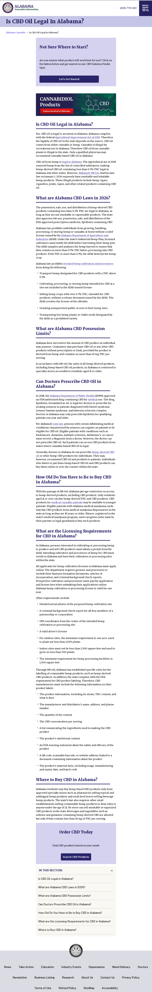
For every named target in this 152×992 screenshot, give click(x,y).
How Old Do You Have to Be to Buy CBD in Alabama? (70, 912)
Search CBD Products (76, 856)
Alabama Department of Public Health (72, 395)
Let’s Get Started (69, 79)
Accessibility (110, 988)
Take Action (26, 967)
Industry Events (71, 967)
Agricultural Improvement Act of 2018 (77, 137)
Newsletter (20, 977)
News (7, 967)
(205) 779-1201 (128, 8)
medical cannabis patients (67, 502)
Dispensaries (97, 967)
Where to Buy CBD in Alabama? (57, 929)
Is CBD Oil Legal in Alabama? (55, 878)
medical (93, 399)
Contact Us (107, 977)
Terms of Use (42, 988)
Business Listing (44, 977)
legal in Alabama (72, 161)
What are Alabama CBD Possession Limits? (64, 895)
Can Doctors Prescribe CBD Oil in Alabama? (64, 904)
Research (68, 977)
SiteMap (89, 988)
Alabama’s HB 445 (89, 172)
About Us (87, 977)
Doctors (143, 967)
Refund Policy (67, 988)
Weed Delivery (121, 967)
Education (47, 967)
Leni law (58, 423)
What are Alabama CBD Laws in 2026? (61, 887)
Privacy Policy (131, 977)
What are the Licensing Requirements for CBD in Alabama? (74, 921)
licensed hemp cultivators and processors (88, 263)
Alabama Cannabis (15, 32)
